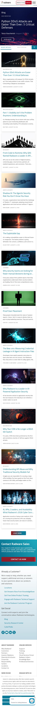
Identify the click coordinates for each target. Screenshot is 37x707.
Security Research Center (13, 623)
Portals (21, 653)
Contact (28, 2)
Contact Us (5, 668)
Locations (8, 588)
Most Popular (21, 47)
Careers (4, 664)
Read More (7, 39)
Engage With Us (25, 673)
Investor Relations (7, 655)
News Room (6, 673)
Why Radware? (6, 649)
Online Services (25, 645)
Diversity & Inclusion (8, 657)
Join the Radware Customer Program (18, 603)
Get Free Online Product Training (16, 595)
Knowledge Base (24, 659)
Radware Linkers (24, 657)
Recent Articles (6, 47)
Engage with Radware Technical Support (19, 599)
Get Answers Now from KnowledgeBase (19, 592)
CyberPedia (8, 627)
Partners (4, 653)
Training (22, 651)
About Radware (7, 645)
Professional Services (26, 662)
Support (22, 649)
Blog (6, 619)
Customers (5, 651)
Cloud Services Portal (26, 655)
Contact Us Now (18, 559)
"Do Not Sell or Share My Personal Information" (19, 693)
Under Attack (21, 2)
